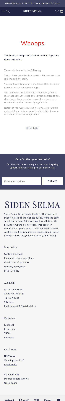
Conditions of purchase (16, 262)
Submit (52, 181)
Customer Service (13, 253)
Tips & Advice (11, 297)
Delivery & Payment (15, 266)
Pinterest (9, 337)
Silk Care (9, 301)
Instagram (9, 329)
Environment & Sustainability (20, 306)
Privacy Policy (11, 270)
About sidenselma (13, 289)
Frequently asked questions (19, 258)
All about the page (14, 293)
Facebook (9, 324)
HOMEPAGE (32, 127)
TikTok (7, 333)
